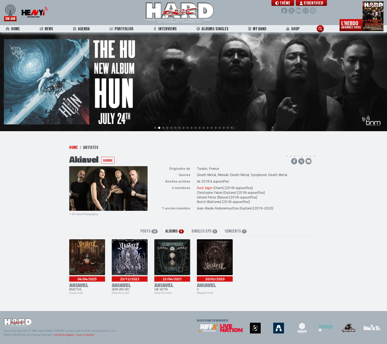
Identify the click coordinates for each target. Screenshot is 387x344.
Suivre (108, 160)
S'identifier (313, 3)
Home (15, 28)
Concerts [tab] (235, 231)
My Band (259, 28)
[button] (282, 3)
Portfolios (124, 28)
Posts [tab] (148, 231)
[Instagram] (306, 11)
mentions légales (64, 335)
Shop (295, 28)
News (49, 28)
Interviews (167, 28)
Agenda (84, 28)
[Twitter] (291, 11)
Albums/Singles (215, 28)
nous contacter (85, 335)
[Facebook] (284, 11)
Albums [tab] (173, 231)
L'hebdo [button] (351, 24)
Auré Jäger (205, 187)
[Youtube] (299, 11)
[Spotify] (313, 11)
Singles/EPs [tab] (203, 231)
